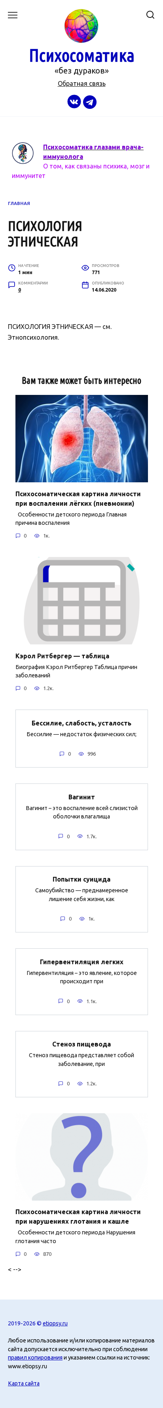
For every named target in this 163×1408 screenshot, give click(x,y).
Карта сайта (24, 1383)
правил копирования (35, 1357)
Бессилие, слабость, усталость (81, 722)
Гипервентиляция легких (81, 961)
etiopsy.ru (55, 1323)
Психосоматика (82, 55)
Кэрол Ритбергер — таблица (62, 655)
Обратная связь (82, 83)
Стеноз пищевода (81, 1044)
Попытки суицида (81, 879)
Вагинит (81, 796)
